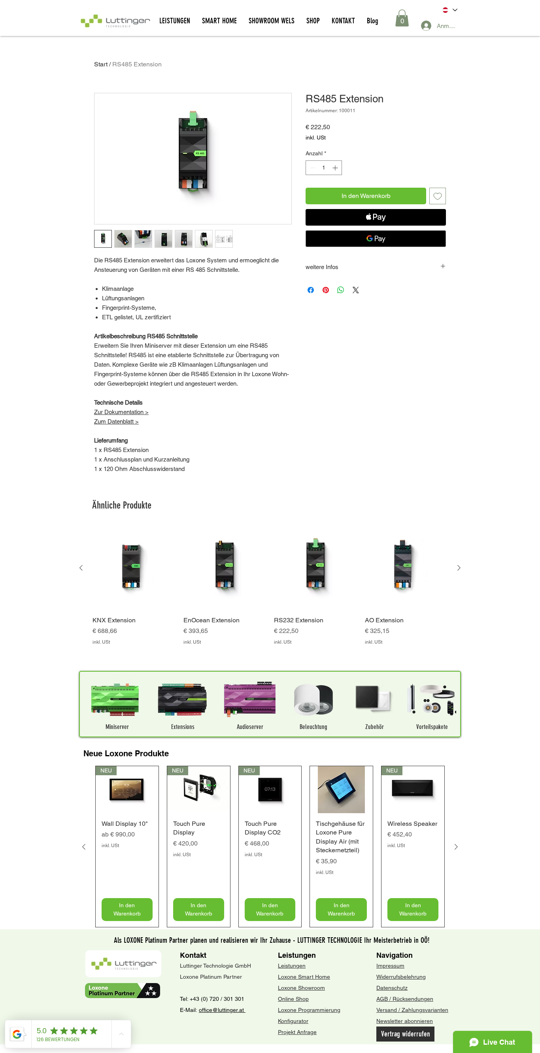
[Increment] (336, 168)
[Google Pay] (376, 238)
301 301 (233, 999)
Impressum (390, 966)
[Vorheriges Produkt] (81, 568)
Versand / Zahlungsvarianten (412, 1010)
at (242, 1010)
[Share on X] (356, 290)
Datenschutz (392, 988)
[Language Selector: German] (449, 10)
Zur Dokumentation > (121, 412)
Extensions (182, 727)
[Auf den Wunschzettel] (437, 196)
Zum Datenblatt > (116, 421)
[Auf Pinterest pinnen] (325, 290)
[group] (270, 595)
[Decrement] (312, 168)
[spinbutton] (324, 168)
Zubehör (374, 727)
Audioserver (250, 727)
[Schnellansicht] (134, 568)
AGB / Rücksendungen (404, 999)
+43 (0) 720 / (206, 999)
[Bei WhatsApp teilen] (341, 290)
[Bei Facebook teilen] (310, 290)
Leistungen (297, 955)
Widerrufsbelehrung (401, 977)
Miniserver (117, 727)
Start (101, 64)
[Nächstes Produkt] (459, 568)
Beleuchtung (313, 727)
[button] (402, 17)
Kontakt (193, 955)
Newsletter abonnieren (404, 1021)
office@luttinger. (219, 1010)
